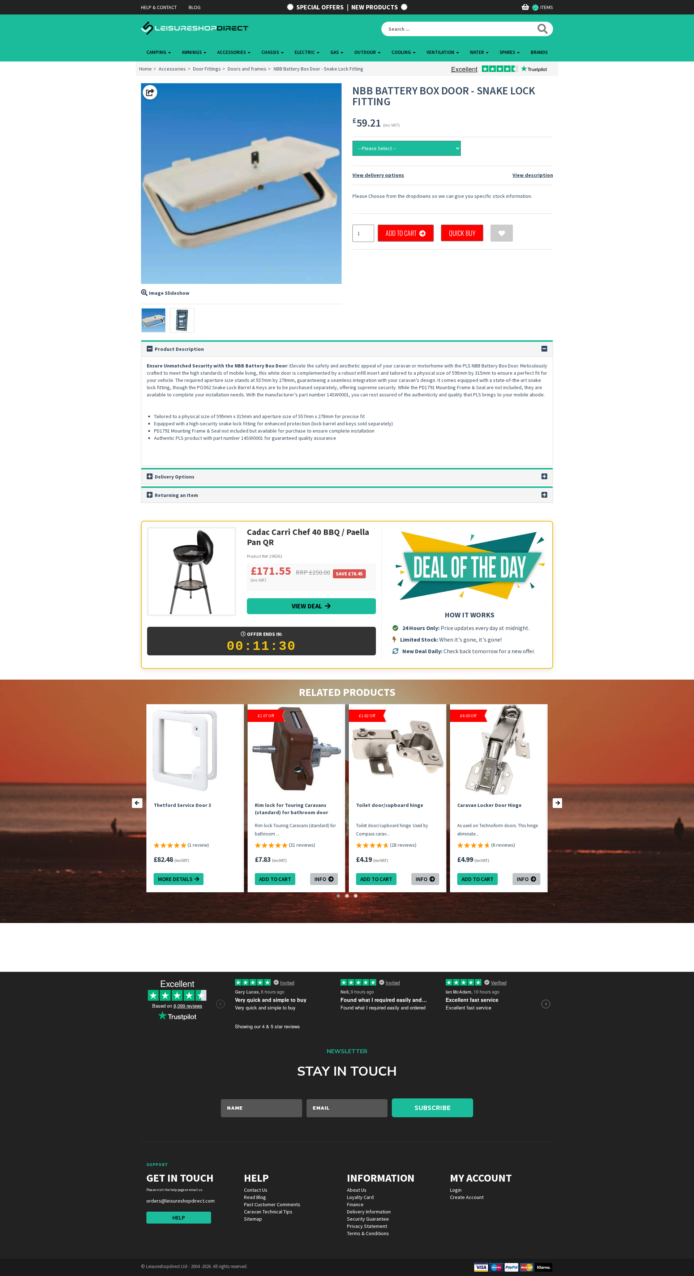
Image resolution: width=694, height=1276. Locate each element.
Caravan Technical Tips (268, 1211)
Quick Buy (462, 233)
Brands (539, 52)
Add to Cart (402, 233)
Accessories (232, 52)
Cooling (401, 52)
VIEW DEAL (308, 606)
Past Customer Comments (272, 1204)
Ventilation (441, 52)
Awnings (192, 52)
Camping (156, 52)
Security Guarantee (368, 1219)
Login (456, 1190)
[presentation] (137, 803)
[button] (338, 895)
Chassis (270, 52)
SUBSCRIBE (433, 1108)
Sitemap (253, 1219)
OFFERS (320, 7)
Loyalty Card (360, 1197)
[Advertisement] (241, 952)
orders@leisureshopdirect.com (180, 1201)
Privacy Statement (367, 1226)
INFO (321, 879)
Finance (355, 1204)
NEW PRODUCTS (374, 7)
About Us (357, 1190)
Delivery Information (369, 1211)
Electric (305, 52)
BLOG (195, 7)
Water (477, 52)
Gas (335, 52)
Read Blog (255, 1197)
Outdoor (365, 52)
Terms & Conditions (368, 1233)
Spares (508, 52)
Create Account (467, 1197)
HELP (178, 1217)
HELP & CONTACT (159, 7)
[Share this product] (150, 92)
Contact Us (255, 1190)
